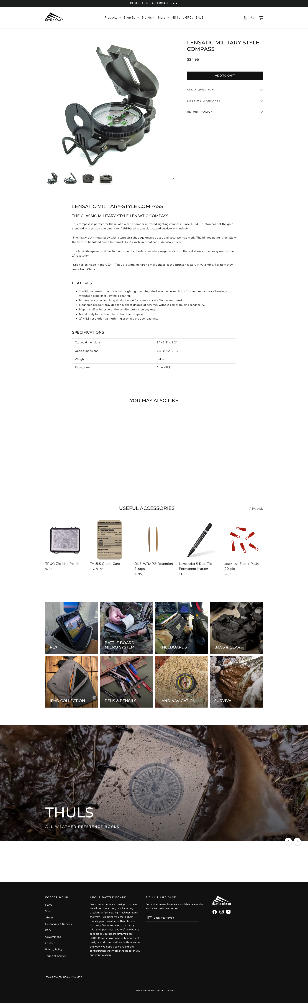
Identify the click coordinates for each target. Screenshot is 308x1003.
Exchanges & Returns (58, 924)
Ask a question (200, 89)
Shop (48, 911)
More (162, 18)
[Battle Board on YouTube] (228, 912)
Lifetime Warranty (204, 100)
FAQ (48, 930)
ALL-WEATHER (111, 826)
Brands (147, 18)
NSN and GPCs (182, 18)
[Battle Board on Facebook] (214, 912)
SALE (199, 18)
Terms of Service (55, 956)
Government (53, 937)
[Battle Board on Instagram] (221, 912)
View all (256, 509)
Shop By (130, 18)
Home (49, 905)
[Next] (297, 841)
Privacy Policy (54, 949)
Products (111, 18)
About (49, 917)
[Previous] (288, 841)
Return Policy (199, 111)
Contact (50, 943)
